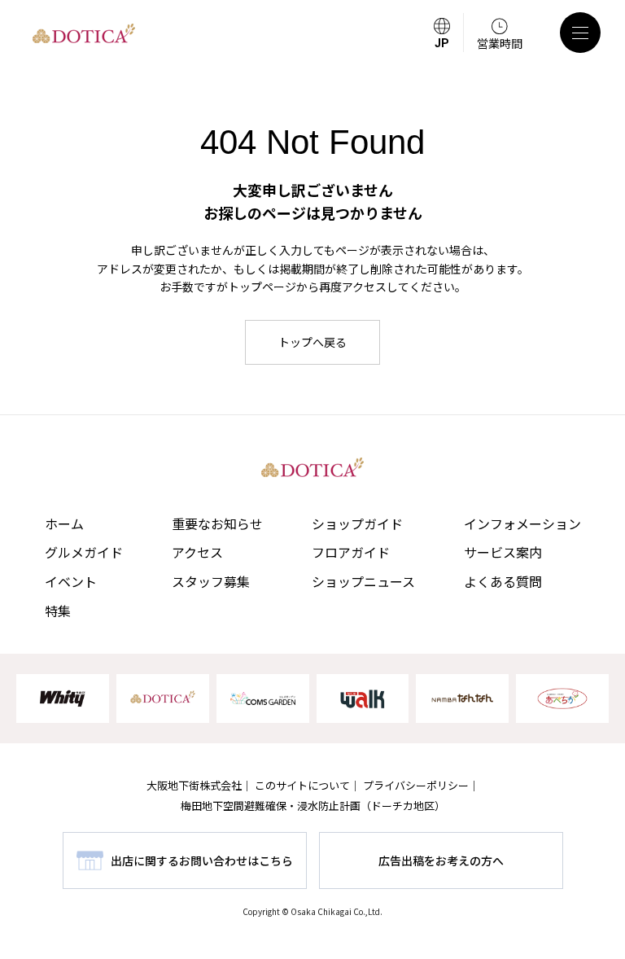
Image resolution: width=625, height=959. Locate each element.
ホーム (64, 523)
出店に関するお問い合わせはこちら (202, 860)
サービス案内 (503, 552)
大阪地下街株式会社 (194, 785)
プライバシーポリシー (416, 785)
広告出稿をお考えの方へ (441, 860)
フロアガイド (351, 552)
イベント (71, 581)
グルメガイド (84, 552)
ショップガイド (357, 523)
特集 (58, 610)
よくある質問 (503, 581)
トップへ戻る (312, 342)
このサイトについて (302, 785)
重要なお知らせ (217, 523)
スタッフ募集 (211, 581)
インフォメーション (522, 523)
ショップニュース (363, 581)
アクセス (197, 552)
